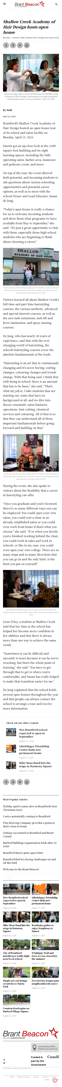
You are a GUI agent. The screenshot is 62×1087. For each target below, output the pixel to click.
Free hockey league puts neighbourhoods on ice (45, 982)
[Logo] (30, 4)
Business (6, 37)
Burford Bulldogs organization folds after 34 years (29, 844)
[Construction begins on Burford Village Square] (16, 1000)
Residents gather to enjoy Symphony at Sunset (43, 928)
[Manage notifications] (55, 1080)
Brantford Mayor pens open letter (23, 853)
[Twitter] (13, 45)
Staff (9, 110)
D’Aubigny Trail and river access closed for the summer (44, 955)
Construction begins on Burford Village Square (16, 1010)
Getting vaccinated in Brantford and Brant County (28, 834)
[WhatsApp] (27, 45)
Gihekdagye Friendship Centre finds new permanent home (34, 749)
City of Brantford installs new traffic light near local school (16, 955)
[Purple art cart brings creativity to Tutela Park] (16, 972)
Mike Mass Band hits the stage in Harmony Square (35, 764)
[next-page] (10, 878)
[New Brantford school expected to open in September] (11, 732)
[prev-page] (5, 878)
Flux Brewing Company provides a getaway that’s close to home (29, 824)
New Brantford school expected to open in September (33, 733)
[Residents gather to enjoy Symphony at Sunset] (45, 916)
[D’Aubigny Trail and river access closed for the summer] (45, 944)
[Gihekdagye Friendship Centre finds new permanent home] (11, 749)
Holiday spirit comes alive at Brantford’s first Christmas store (30, 808)
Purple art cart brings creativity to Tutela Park (15, 983)
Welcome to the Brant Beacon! (21, 869)
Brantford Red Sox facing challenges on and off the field (29, 861)
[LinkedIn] (4, 1062)
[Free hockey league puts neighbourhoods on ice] (45, 972)
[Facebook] (6, 45)
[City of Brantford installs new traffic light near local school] (16, 944)
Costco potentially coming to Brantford (26, 816)
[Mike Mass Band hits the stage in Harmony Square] (11, 765)
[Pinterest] (20, 45)
